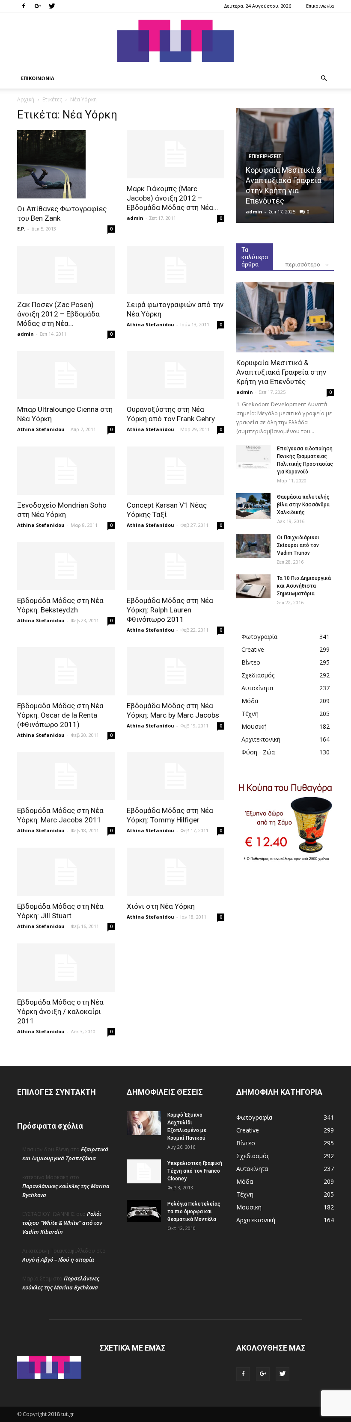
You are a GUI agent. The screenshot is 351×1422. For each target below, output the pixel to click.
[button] (323, 78)
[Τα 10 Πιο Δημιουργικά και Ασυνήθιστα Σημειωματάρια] (253, 586)
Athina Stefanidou (150, 324)
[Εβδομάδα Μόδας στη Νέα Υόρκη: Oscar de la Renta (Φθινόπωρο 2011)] (66, 671)
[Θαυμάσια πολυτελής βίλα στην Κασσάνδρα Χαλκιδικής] (253, 506)
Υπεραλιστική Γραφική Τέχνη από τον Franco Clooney (194, 1171)
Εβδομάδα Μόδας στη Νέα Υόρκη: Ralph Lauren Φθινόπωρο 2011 (170, 610)
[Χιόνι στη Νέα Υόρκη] (175, 872)
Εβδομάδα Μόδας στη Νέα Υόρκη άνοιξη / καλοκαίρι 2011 (60, 1011)
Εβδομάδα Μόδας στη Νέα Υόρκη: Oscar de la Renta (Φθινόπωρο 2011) (60, 715)
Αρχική (25, 99)
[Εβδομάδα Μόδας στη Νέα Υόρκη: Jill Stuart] (66, 872)
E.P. (21, 228)
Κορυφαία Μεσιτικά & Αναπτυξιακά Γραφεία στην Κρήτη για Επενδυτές (281, 372)
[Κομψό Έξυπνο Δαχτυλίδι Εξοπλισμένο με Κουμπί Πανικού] (144, 1123)
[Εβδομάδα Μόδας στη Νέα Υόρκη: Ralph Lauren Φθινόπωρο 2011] (175, 566)
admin (135, 218)
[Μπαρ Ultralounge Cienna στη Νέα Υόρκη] (66, 375)
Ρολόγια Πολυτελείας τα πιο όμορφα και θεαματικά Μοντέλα (193, 1211)
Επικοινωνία (320, 6)
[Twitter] (51, 6)
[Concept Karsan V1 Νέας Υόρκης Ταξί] (175, 470)
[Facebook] (23, 6)
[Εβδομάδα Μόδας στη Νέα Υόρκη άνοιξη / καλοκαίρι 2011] (66, 967)
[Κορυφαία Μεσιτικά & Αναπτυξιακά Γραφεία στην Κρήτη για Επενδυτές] (285, 317)
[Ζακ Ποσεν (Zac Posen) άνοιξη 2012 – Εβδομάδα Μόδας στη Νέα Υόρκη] (66, 270)
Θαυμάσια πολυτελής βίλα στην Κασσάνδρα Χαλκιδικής (303, 504)
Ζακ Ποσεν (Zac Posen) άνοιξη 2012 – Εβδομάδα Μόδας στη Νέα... (58, 314)
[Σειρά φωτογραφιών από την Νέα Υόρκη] (175, 270)
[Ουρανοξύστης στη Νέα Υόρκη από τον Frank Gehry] (175, 375)
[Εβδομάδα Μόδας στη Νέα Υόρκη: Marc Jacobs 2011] (66, 776)
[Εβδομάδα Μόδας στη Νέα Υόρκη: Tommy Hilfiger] (175, 776)
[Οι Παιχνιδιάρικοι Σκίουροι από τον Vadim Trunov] (253, 546)
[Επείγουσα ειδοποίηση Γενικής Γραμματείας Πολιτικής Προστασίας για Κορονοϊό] (253, 457)
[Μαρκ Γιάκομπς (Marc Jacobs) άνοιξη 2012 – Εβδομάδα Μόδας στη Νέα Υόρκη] (175, 154)
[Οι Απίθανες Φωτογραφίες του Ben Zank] (66, 164)
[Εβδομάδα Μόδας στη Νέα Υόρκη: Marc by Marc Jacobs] (175, 671)
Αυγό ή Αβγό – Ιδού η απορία (58, 1259)
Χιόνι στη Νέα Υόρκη (161, 906)
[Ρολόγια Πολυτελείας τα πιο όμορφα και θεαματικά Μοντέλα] (144, 1211)
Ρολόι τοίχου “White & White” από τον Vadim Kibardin (62, 1223)
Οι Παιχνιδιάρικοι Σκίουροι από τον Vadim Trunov (298, 545)
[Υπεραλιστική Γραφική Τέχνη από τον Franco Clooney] (144, 1171)
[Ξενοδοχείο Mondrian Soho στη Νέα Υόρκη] (66, 470)
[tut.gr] (175, 41)
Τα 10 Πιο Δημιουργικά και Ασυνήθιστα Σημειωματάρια (304, 586)
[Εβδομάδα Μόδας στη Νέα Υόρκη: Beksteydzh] (66, 566)
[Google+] (37, 6)
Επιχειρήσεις (265, 157)
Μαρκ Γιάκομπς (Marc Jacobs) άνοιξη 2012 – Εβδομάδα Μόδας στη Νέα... (172, 198)
